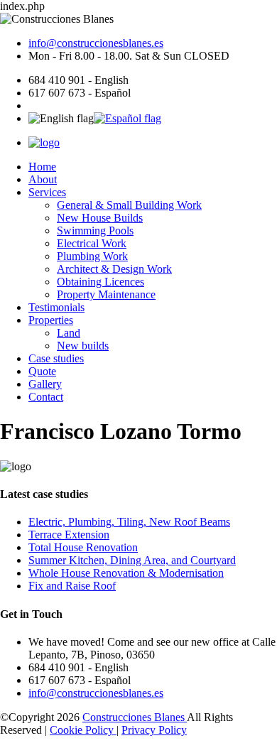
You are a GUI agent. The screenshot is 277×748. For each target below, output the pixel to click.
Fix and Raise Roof (72, 586)
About (42, 179)
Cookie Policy (83, 730)
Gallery (45, 384)
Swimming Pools (95, 230)
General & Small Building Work (129, 205)
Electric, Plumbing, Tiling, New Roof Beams (129, 522)
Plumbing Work (92, 256)
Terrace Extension (68, 535)
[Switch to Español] (127, 118)
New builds (83, 346)
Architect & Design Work (114, 269)
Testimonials (56, 307)
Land (68, 333)
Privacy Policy (154, 730)
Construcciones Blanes (134, 717)
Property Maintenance (106, 294)
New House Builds (100, 218)
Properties (50, 320)
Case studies (56, 358)
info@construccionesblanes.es (95, 43)
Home (42, 167)
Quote (42, 371)
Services (47, 192)
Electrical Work (91, 243)
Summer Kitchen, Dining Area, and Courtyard (132, 560)
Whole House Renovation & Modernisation (126, 573)
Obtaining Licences (100, 282)
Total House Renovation (83, 547)
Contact (45, 397)
